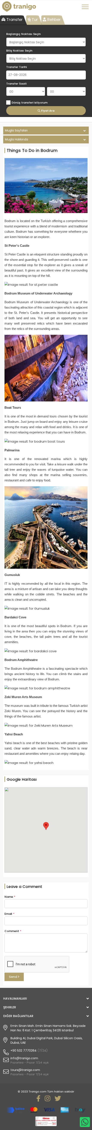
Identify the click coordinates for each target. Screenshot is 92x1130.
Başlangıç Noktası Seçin (23, 34)
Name (9, 897)
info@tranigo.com (24, 1058)
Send (13, 976)
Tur (34, 19)
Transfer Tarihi (16, 67)
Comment (12, 931)
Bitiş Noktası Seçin (19, 51)
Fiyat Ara (47, 111)
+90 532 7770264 (23, 1050)
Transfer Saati (16, 84)
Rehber (53, 19)
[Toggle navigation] (86, 8)
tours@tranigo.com (25, 1070)
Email (9, 914)
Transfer (14, 19)
